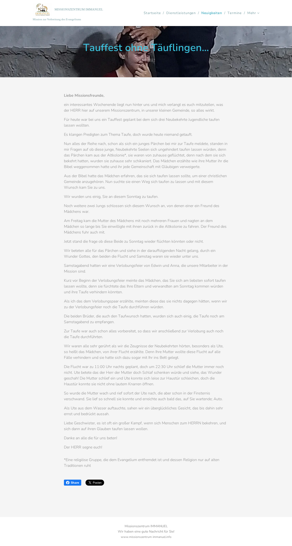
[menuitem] (153, 13)
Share (75, 482)
